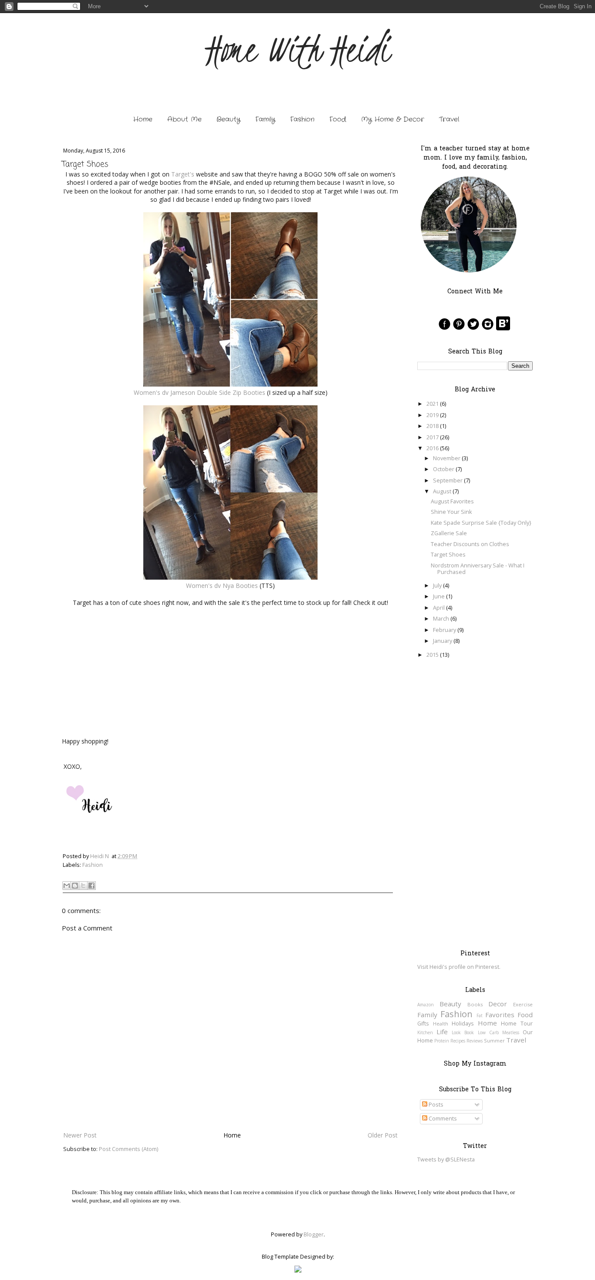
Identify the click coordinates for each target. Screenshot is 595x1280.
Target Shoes (448, 554)
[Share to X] (83, 885)
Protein (441, 1041)
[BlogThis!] (75, 885)
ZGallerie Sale (449, 533)
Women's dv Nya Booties (222, 585)
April (439, 607)
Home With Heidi (298, 49)
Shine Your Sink (451, 512)
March (441, 618)
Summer (494, 1040)
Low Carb (488, 1032)
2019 (432, 415)
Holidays (463, 1023)
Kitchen (425, 1032)
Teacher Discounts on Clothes (470, 544)
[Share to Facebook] (91, 885)
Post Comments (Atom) (128, 1149)
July (437, 585)
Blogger (314, 1234)
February (444, 630)
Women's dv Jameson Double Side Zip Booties (199, 392)
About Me (184, 119)
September (448, 480)
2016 (432, 448)
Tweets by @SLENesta (446, 1159)
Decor (497, 1003)
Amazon (425, 1005)
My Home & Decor (392, 119)
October (443, 469)
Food (337, 119)
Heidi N (99, 856)
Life (442, 1031)
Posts (435, 1104)
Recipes (457, 1041)
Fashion (302, 119)
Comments (442, 1118)
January (442, 641)
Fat (480, 1015)
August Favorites (452, 501)
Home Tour (517, 1023)
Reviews (475, 1041)
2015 (432, 655)
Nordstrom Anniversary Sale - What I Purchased (477, 569)
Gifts (423, 1023)
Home (142, 119)
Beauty (228, 119)
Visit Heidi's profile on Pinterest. (458, 967)
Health (440, 1023)
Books (475, 1004)
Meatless (510, 1032)
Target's (182, 174)
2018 (432, 426)
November (446, 458)
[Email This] (66, 885)
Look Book (463, 1032)
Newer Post (80, 1135)
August (442, 491)
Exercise (523, 1004)
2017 (432, 437)
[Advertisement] (475, 803)
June (439, 596)
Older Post (383, 1135)
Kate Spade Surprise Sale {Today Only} (481, 522)
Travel (449, 119)
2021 (432, 403)
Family (265, 119)
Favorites (499, 1014)
